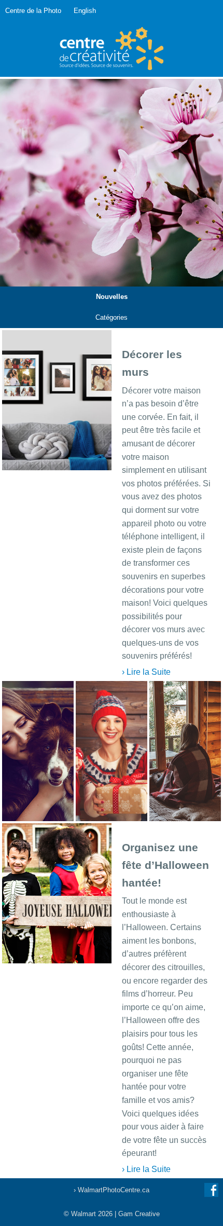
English (85, 11)
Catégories (111, 317)
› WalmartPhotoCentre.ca (111, 1190)
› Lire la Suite (146, 672)
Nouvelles (112, 297)
